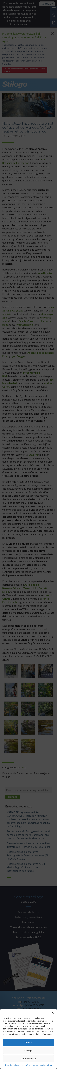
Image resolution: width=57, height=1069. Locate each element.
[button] (52, 1012)
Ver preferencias (28, 1058)
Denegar (28, 1050)
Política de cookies (11, 1065)
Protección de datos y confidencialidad (36, 1065)
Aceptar (28, 1042)
